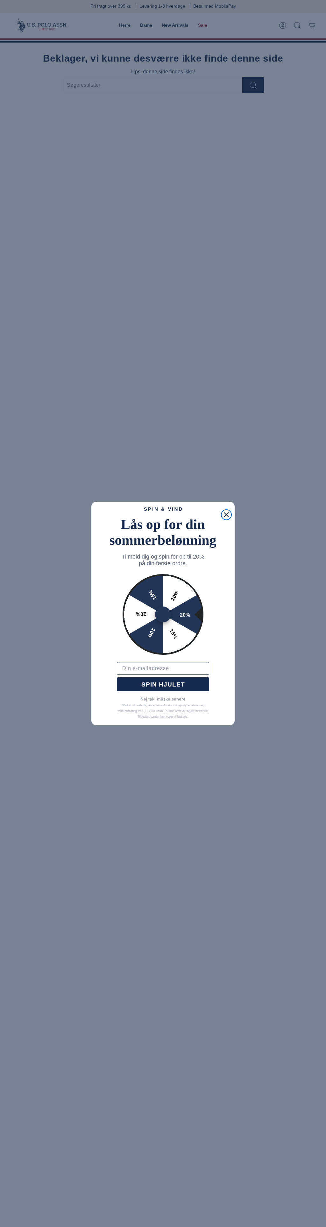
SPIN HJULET (163, 684)
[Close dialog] (226, 515)
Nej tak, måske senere (163, 698)
